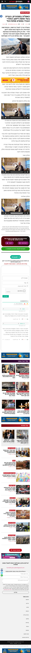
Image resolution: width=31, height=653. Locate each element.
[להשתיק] (5, 117)
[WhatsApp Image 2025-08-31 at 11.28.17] (15, 9)
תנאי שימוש (26, 634)
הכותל (27, 626)
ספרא (27, 607)
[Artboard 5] (15, 80)
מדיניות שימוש (5, 645)
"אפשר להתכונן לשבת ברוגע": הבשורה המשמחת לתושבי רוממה (8, 538)
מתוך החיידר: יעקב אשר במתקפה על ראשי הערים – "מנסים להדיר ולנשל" (8, 501)
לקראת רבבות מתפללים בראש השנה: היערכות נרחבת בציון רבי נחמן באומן (22, 441)
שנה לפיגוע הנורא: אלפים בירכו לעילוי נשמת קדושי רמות (8, 376)
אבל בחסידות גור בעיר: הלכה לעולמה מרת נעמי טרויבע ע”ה (23, 412)
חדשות (27, 599)
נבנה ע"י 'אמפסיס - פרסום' (15, 643)
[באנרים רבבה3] (15, 556)
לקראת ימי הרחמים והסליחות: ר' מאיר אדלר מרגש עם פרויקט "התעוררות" (9, 514)
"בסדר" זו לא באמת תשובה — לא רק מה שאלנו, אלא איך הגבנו (8, 440)
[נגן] (28, 117)
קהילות (27, 622)
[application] (15, 111)
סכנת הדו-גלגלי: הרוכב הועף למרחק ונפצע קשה (9, 525)
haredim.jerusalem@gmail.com (15, 567)
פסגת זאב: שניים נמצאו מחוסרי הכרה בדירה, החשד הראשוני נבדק (9, 489)
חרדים (27, 603)
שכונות (27, 630)
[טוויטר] (2, 573)
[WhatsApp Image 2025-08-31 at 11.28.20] (16, 650)
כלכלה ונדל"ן (26, 615)
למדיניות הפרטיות (7, 589)
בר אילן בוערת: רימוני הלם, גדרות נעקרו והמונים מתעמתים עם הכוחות (8, 412)
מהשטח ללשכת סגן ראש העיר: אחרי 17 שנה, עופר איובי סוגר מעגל (22, 394)
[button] (1, 16)
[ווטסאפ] (2, 575)
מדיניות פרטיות (25, 637)
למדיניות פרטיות (10, 645)
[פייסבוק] (2, 570)
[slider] (17, 117)
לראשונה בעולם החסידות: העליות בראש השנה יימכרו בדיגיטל (22, 376)
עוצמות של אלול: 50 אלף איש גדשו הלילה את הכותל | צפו (9, 394)
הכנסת (27, 611)
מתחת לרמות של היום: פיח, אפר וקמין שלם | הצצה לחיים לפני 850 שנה (8, 464)
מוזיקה (27, 618)
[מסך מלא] (3, 117)
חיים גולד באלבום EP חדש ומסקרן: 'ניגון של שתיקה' (8, 475)
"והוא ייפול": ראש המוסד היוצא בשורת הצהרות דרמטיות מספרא (9, 451)
